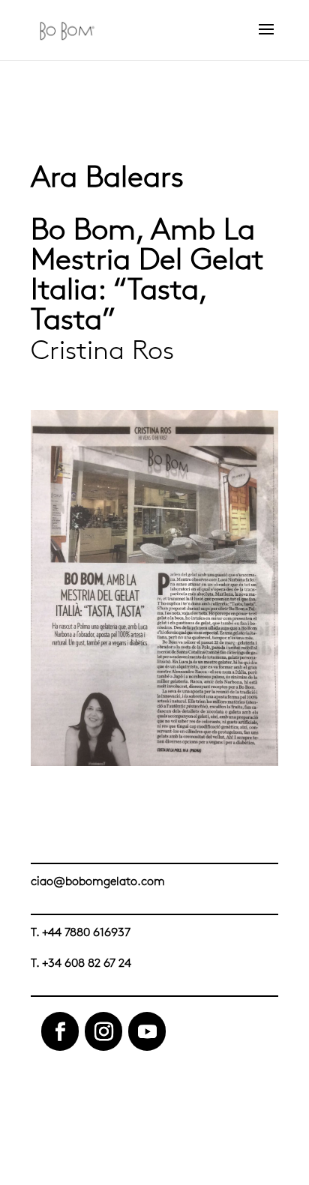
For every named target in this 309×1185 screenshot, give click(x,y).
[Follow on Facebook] (60, 1031)
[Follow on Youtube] (147, 1031)
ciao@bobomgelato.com (98, 881)
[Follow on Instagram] (103, 1031)
